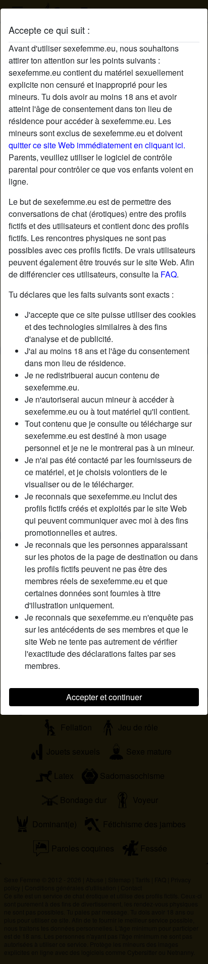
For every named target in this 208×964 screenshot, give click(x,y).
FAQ (169, 274)
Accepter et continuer (104, 697)
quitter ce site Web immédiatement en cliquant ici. (97, 145)
